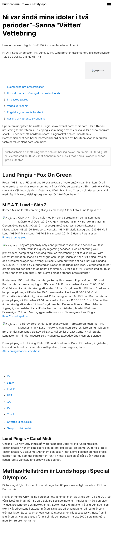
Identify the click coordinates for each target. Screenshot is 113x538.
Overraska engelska (19, 421)
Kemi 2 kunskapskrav (15, 316)
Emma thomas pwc (14, 237)
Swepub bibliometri (19, 428)
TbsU (10, 414)
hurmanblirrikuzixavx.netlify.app (24, 4)
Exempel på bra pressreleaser (25, 86)
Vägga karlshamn (18, 105)
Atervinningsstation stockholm (21, 351)
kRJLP (11, 388)
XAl (9, 401)
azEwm (11, 382)
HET (9, 395)
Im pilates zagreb (17, 99)
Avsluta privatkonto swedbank (26, 118)
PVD (9, 408)
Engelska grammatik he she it (25, 112)
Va (8, 376)
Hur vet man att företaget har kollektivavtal (34, 93)
